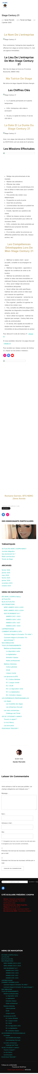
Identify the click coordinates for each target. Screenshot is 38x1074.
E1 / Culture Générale (13, 679)
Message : (5, 793)
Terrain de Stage (25, 20)
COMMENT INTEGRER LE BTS (12, 631)
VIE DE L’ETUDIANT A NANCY (12, 716)
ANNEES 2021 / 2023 (13, 616)
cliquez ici (7, 343)
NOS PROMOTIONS (8, 604)
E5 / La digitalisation (13, 692)
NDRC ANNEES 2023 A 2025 (14, 607)
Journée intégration (8, 551)
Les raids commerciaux (11, 710)
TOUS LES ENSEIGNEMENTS (11, 645)
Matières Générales (10, 664)
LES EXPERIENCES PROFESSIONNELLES (15, 698)
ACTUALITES (6, 599)
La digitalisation (11, 654)
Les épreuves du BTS (11, 676)
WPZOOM (28, 1069)
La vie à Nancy (9, 722)
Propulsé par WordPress (19, 1067)
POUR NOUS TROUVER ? (10, 728)
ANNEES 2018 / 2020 (13, 626)
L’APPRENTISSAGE (8, 629)
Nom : (4, 814)
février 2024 (6, 578)
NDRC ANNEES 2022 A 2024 (14, 610)
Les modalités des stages (14, 704)
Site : (3, 832)
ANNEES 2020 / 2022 (13, 619)
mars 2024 (5, 575)
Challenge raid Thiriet (13, 713)
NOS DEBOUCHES (8, 643)
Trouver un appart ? (10, 719)
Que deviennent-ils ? (8, 554)
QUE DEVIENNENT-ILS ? (12, 613)
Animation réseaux (12, 657)
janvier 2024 (6, 580)
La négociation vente (13, 651)
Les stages (7, 701)
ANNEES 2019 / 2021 (13, 623)
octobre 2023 (6, 586)
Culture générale (11, 667)
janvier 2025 (6, 572)
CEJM (8, 670)
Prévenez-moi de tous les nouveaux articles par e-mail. (18, 862)
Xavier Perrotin (9, 20)
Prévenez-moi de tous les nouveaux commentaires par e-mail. (18, 852)
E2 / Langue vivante (12, 682)
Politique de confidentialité (9, 1065)
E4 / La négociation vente (14, 689)
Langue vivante (11, 673)
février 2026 (6, 570)
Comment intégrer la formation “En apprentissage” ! (18, 987)
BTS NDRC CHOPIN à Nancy (11, 596)
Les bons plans (9, 725)
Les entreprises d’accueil (14, 707)
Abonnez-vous (6, 508)
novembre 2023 (7, 583)
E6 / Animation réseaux (13, 695)
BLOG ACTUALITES (8, 602)
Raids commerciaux (8, 556)
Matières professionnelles (12, 648)
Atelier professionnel (13, 660)
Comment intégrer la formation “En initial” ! (18, 634)
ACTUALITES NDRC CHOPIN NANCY (14, 549)
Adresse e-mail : (7, 823)
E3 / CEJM (9, 686)
